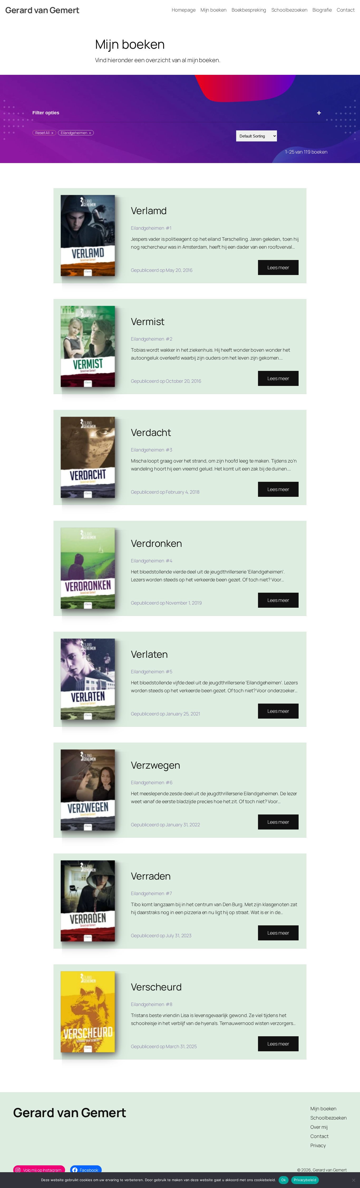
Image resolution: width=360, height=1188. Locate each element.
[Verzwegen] (88, 790)
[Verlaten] (88, 679)
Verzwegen (155, 765)
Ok (283, 1180)
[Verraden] (88, 900)
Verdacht (151, 432)
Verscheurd (156, 986)
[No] (353, 1180)
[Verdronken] (88, 568)
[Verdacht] (88, 457)
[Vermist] (88, 346)
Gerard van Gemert (42, 10)
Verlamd (149, 210)
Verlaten (149, 654)
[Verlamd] (88, 235)
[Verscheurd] (88, 1011)
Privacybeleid (305, 1180)
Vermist (148, 321)
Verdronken (156, 543)
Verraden (151, 875)
